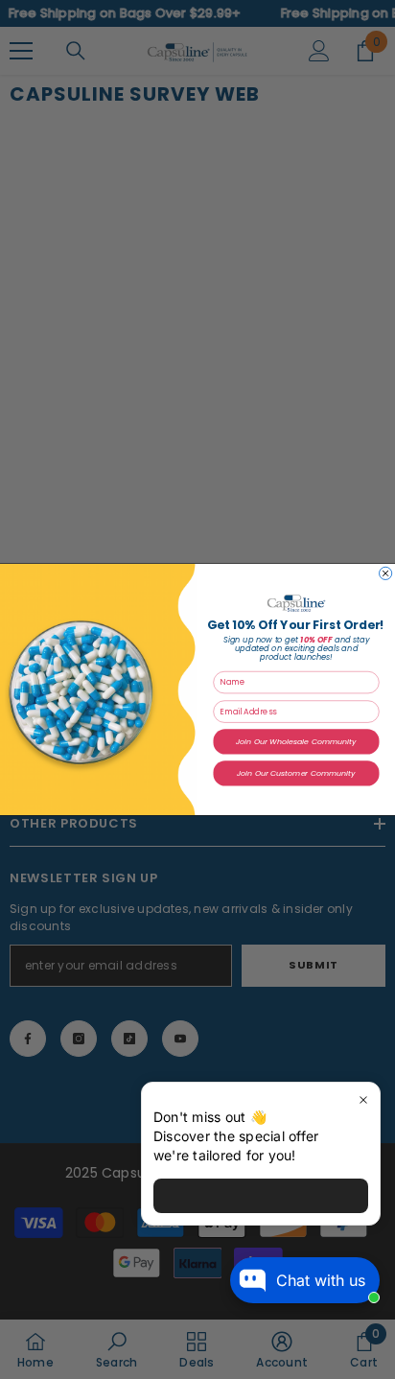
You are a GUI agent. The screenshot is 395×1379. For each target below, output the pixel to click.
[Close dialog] (386, 573)
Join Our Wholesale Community (296, 741)
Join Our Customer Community (296, 773)
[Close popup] (363, 1099)
